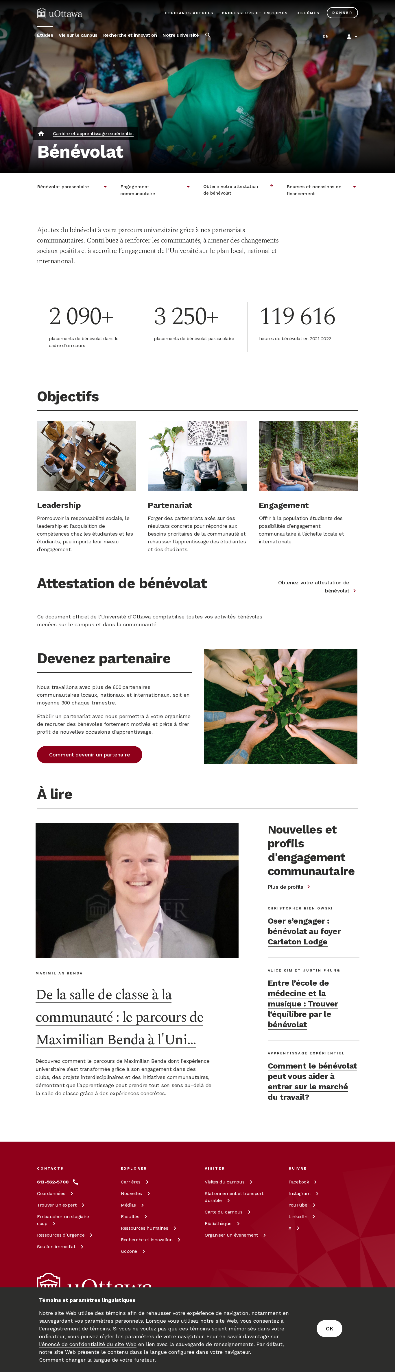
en (326, 36)
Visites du (224, 1182)
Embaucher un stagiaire (63, 1220)
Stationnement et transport (234, 1197)
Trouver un (56, 1205)
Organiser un (231, 1235)
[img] (59, 13)
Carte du (224, 1212)
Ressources (60, 1235)
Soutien (56, 1246)
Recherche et (146, 1239)
